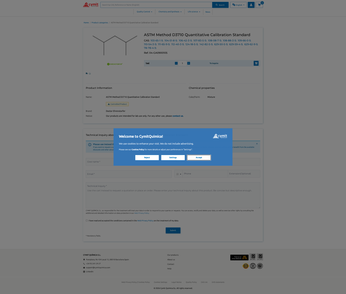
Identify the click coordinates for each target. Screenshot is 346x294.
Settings (173, 157)
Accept (199, 157)
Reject (147, 157)
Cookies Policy (138, 149)
